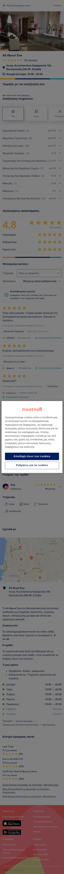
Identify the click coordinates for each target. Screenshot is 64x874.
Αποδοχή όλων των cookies (32, 456)
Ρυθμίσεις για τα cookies (32, 465)
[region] (32, 437)
